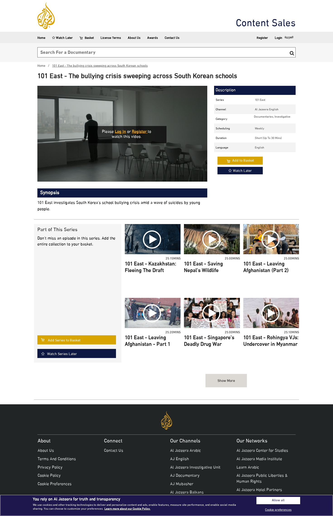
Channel (221, 109)
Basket (89, 38)
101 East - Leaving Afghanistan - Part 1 (147, 341)
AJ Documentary (185, 475)
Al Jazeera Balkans (187, 492)
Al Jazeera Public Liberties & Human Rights (261, 478)
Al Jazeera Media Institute (259, 459)
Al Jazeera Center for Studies (262, 450)
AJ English (179, 459)
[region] (166, 505)
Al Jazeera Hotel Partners (259, 490)
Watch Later (64, 38)
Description (226, 90)
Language (222, 147)
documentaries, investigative (272, 116)
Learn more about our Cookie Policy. (127, 508)
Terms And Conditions (57, 459)
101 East (260, 100)
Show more (226, 381)
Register (262, 38)
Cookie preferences (278, 510)
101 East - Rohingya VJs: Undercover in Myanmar (271, 341)
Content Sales (266, 24)
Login (278, 38)
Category (221, 119)
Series (220, 100)
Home (41, 38)
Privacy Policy (50, 467)
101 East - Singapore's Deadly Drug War (209, 341)
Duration (221, 138)
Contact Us (172, 38)
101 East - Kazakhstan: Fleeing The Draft (150, 267)
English (259, 147)
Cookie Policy (49, 475)
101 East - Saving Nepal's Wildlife (203, 267)
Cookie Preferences (55, 484)
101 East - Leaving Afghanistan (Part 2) (266, 267)
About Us (134, 38)
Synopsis (49, 193)
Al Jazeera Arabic (185, 450)
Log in (120, 131)
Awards (152, 38)
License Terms (111, 38)
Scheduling (223, 128)
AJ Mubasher (181, 484)
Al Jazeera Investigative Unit (195, 467)
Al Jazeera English (266, 109)
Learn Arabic (247, 467)
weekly (259, 128)
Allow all (278, 500)
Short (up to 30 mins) (268, 138)
